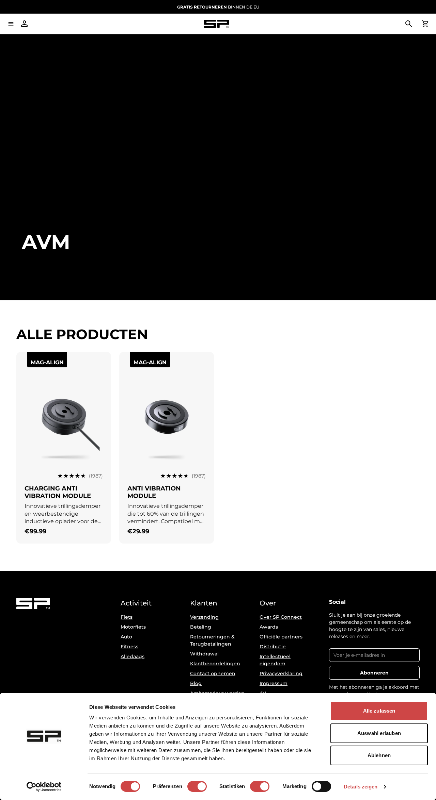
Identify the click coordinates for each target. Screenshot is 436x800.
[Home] (216, 24)
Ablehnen (379, 755)
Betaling (200, 627)
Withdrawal (204, 654)
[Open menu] (11, 24)
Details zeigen (360, 786)
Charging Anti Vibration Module (58, 492)
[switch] (197, 786)
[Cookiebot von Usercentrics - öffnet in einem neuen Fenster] (44, 787)
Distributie (273, 647)
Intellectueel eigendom (275, 660)
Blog (196, 683)
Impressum (273, 683)
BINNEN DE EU (218, 7)
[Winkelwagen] (425, 24)
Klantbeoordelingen (215, 664)
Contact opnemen (212, 673)
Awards (269, 627)
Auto (126, 637)
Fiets (127, 617)
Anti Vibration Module (154, 492)
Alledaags (132, 656)
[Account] (24, 24)
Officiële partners (281, 637)
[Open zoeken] (409, 24)
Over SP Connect (281, 617)
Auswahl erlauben (379, 733)
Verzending (204, 617)
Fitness (129, 647)
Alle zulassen (379, 711)
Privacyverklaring (281, 673)
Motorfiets (133, 627)
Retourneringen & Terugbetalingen (212, 640)
